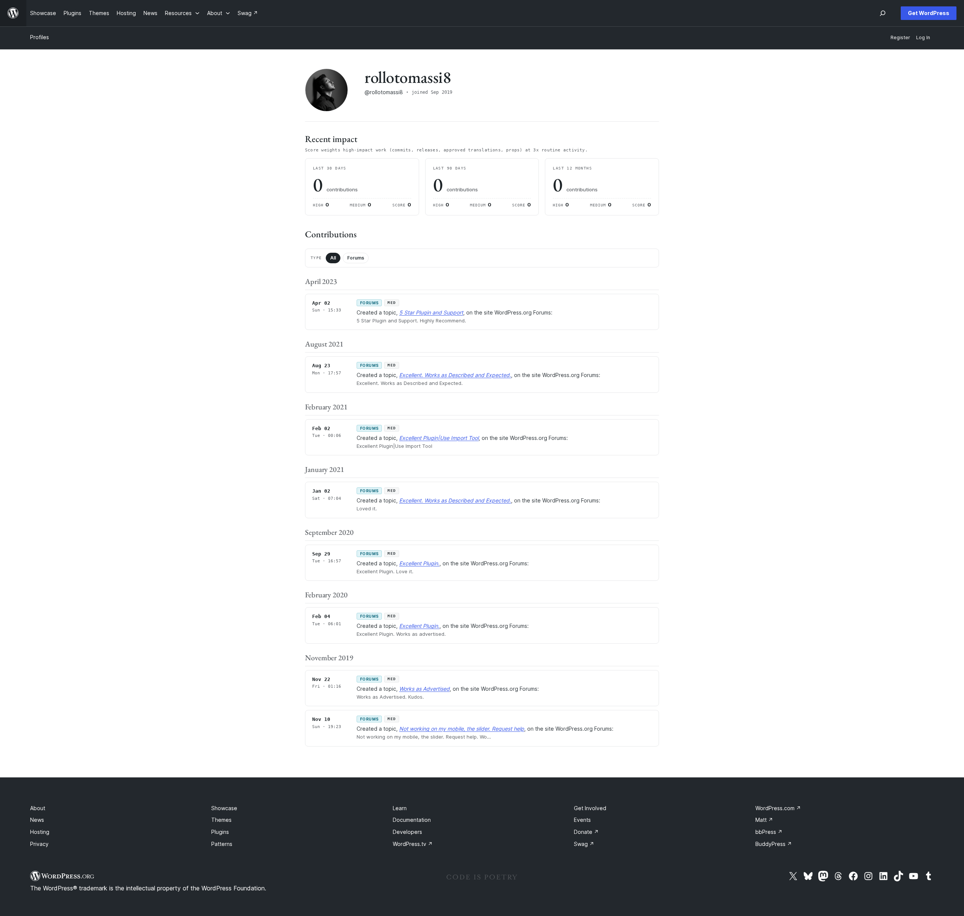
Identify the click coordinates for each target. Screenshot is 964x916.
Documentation (412, 820)
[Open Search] (882, 13)
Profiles (39, 37)
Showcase (224, 808)
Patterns (221, 844)
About (37, 808)
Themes (221, 820)
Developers (407, 832)
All (333, 258)
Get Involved (590, 808)
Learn (400, 808)
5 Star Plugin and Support (431, 312)
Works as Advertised (424, 688)
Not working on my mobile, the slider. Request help (461, 728)
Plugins (220, 832)
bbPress (768, 832)
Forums (355, 258)
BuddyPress (773, 844)
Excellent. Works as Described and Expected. (455, 375)
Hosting (39, 832)
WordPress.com (778, 808)
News (37, 820)
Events (582, 820)
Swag (584, 844)
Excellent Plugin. (419, 563)
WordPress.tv (413, 844)
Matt (764, 820)
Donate (586, 832)
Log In (923, 37)
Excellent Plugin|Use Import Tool (439, 438)
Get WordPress (928, 13)
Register (900, 37)
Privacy (39, 844)
